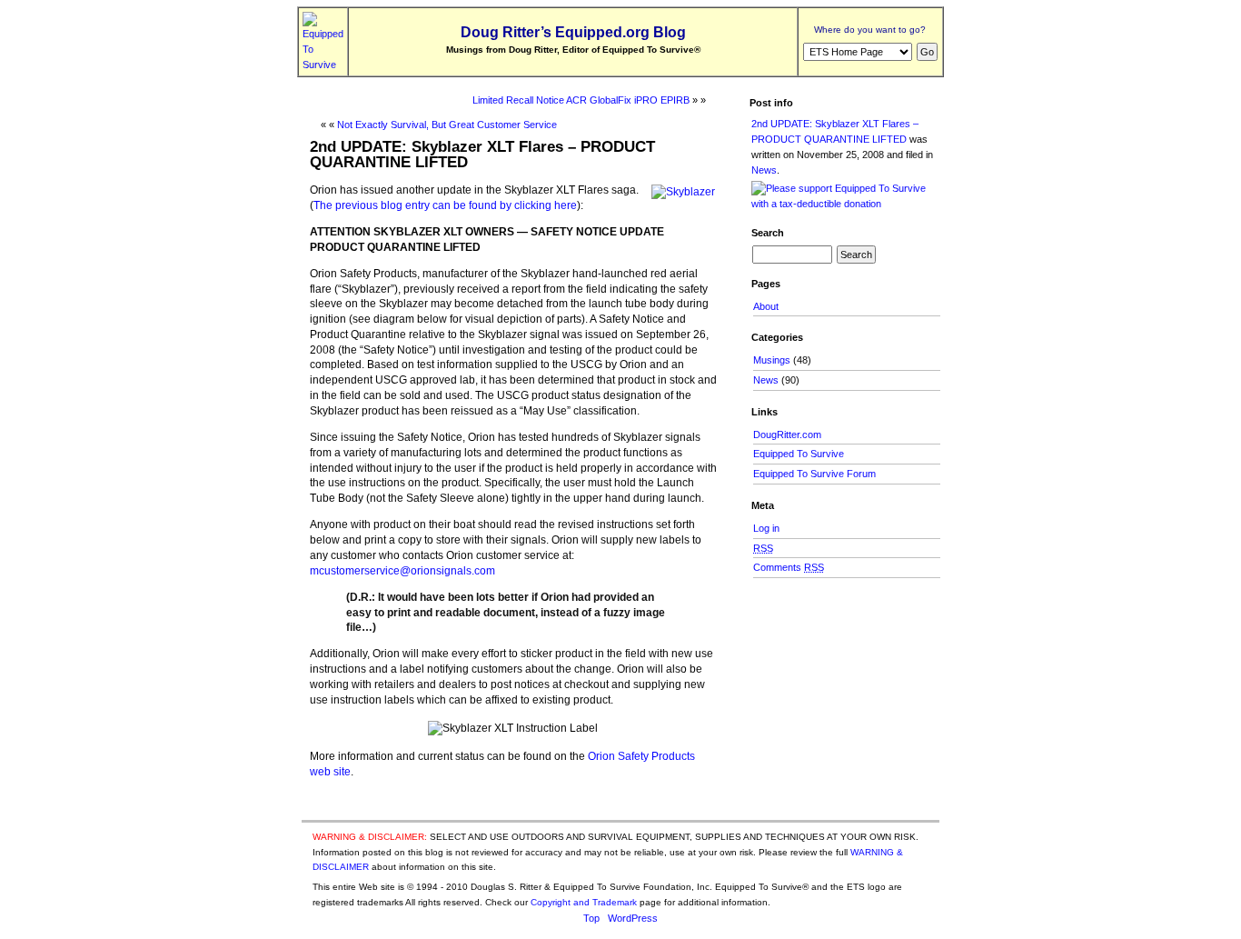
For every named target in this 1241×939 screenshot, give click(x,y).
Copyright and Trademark (584, 902)
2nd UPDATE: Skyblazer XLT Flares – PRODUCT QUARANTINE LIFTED (482, 154)
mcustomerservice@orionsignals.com (402, 570)
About (766, 306)
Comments (788, 567)
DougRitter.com (787, 434)
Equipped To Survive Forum (814, 473)
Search (767, 232)
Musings (771, 360)
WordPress (633, 918)
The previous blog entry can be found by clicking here (445, 205)
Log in (766, 528)
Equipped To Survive (798, 453)
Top (591, 918)
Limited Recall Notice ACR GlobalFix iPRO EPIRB (581, 100)
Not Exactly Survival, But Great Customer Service (447, 124)
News (764, 170)
